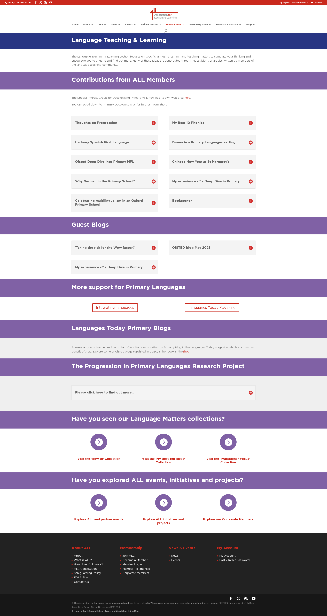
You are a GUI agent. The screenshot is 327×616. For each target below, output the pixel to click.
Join (100, 24)
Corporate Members (135, 573)
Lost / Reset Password (297, 2)
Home (75, 24)
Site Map (133, 611)
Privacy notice (79, 611)
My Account (227, 555)
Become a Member (134, 560)
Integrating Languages (115, 307)
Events (129, 24)
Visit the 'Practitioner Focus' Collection (228, 461)
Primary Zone (173, 24)
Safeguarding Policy (87, 573)
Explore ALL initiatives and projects (163, 521)
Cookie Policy (95, 611)
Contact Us (81, 582)
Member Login (132, 564)
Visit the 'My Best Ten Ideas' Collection (163, 461)
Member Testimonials (136, 568)
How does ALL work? (88, 564)
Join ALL (128, 555)
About (86, 24)
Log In (282, 2)
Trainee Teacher (149, 24)
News (114, 24)
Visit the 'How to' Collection (98, 459)
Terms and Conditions (116, 611)
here (187, 97)
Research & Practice (227, 24)
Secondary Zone (198, 24)
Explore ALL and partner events (98, 519)
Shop (249, 24)
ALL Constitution (85, 568)
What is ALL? (83, 560)
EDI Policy (81, 577)
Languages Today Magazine (212, 307)
